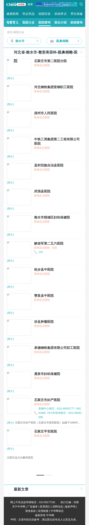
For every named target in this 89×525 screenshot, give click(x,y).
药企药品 (28, 13)
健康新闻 (12, 13)
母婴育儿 (12, 22)
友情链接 (43, 510)
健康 (30, 4)
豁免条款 (30, 510)
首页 (9, 32)
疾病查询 (76, 22)
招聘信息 (58, 506)
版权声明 (70, 506)
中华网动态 (57, 510)
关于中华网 (18, 506)
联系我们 (45, 506)
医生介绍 (60, 22)
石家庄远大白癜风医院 (20, 457)
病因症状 (44, 13)
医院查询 (44, 22)
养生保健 (76, 13)
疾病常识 (60, 13)
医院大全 (28, 22)
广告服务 (32, 506)
